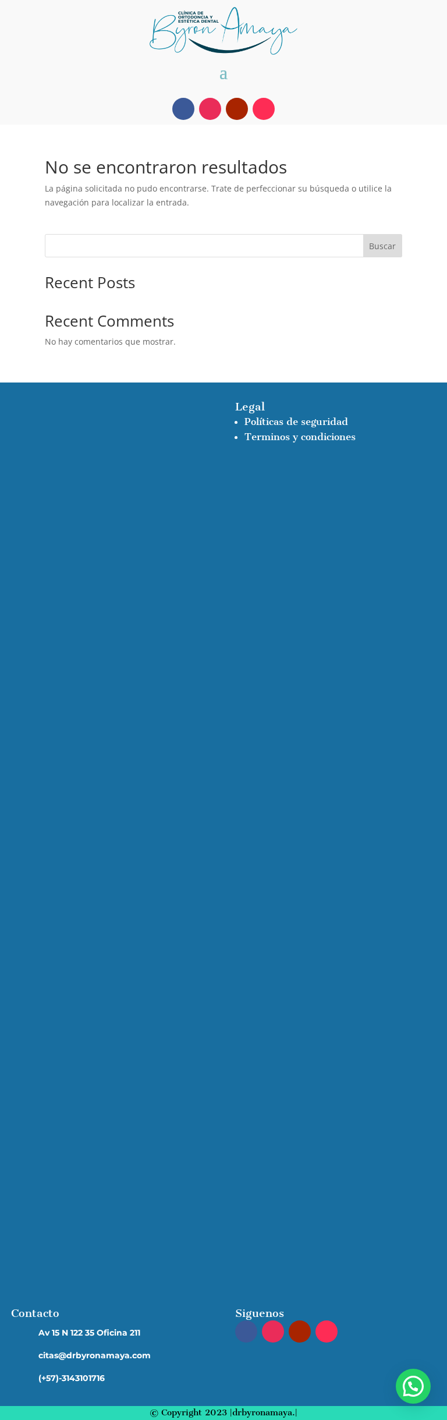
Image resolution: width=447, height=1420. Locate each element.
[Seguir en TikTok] (264, 109)
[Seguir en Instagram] (210, 109)
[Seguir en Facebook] (183, 109)
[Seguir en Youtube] (237, 109)
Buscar (382, 246)
